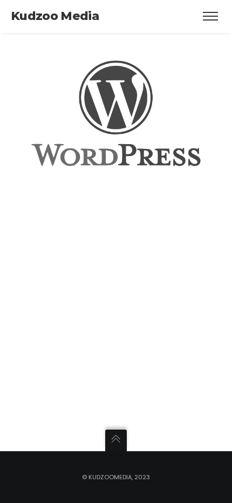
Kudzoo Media (55, 16)
